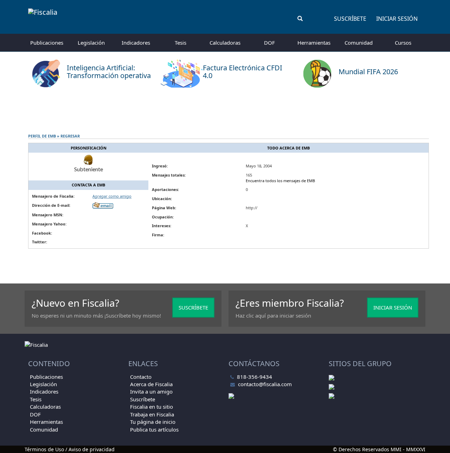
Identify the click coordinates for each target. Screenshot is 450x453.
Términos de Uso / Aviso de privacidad (70, 449)
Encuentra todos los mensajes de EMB (280, 180)
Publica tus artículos (154, 429)
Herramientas (313, 42)
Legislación (91, 42)
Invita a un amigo (151, 391)
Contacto (141, 376)
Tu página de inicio (152, 421)
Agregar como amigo (111, 196)
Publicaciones (46, 42)
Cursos (403, 42)
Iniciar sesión (397, 19)
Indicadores (136, 42)
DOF (269, 42)
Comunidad (359, 42)
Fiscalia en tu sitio (151, 406)
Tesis (180, 42)
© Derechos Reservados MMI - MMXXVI (379, 449)
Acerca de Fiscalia (151, 384)
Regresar (70, 136)
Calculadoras (225, 42)
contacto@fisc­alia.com (265, 384)
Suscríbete (350, 19)
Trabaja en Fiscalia (152, 414)
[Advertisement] (225, 111)
